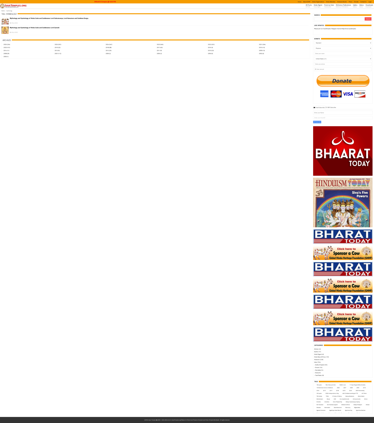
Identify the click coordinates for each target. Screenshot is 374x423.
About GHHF (306, 2)
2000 (338, 388)
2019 (344, 390)
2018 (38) (108, 47)
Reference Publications (343, 6)
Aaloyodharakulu (349, 396)
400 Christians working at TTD (350, 393)
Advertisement (338, 407)
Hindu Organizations (318, 2)
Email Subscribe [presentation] (320, 107)
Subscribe (318, 122)
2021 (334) (262, 44)
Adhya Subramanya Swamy (353, 402)
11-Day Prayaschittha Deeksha (357, 385)
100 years (319, 385)
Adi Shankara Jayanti (332, 405)
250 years (319, 393)
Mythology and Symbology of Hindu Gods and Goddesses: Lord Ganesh (34, 28)
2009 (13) (262, 50)
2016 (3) (210, 47)
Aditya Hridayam (358, 405)
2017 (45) (160, 47)
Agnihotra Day (348, 410)
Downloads (369, 6)
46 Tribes (364, 393)
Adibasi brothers (345, 405)
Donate (356, 2)
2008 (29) (6, 53)
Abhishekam (320, 399)
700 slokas (319, 396)
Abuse (328, 399)
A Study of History (337, 396)
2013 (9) (57, 50)
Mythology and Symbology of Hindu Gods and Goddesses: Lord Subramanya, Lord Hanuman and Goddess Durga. (49, 18)
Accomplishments (344, 399)
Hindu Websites (330, 2)
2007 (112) (58, 53)
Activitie (319, 402)
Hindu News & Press (320, 357)
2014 (318, 390)
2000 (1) (6, 56)
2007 (344, 388)
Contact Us (363, 2)
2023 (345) (160, 44)
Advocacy (347, 407)
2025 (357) (58, 44)
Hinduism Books (342, 2)
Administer (327, 407)
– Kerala (316, 373)
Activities (327, 402)
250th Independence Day (332, 393)
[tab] (319, 107)
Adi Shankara (320, 405)
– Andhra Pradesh (319, 365)
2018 (337, 390)
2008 (351, 388)
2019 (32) (57, 47)
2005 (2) (159, 53)
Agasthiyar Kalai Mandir (335, 410)
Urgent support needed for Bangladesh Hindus (332, 29)
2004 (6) (210, 53)
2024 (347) (109, 44)
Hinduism (317, 360)
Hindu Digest (318, 6)
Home (299, 2)
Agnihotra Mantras (360, 410)
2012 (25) (108, 50)
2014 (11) (6, 50)
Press (350, 2)
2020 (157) (7, 47)
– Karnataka (317, 370)
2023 (350, 390)
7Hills (327, 396)
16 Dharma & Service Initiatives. (325, 388)
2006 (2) (108, 53)
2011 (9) (159, 50)
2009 (357, 388)
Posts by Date (329, 6)
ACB (335, 399)
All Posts (309, 6)
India (315, 362)
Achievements (356, 399)
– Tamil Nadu (318, 375)
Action (365, 399)
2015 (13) (262, 47)
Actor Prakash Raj (337, 402)
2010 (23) (211, 50)
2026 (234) (7, 44)
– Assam (316, 367)
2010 (364, 388)
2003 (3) (261, 53)
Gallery (355, 6)
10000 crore (342, 385)
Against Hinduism (321, 410)
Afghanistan (357, 407)
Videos (361, 6)
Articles (316, 349)
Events (316, 352)
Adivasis (319, 407)
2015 (324, 390)
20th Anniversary (360, 390)
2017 (331, 390)
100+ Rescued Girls (330, 385)
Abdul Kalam (361, 396)
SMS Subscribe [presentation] (331, 107)
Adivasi (367, 405)
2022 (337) (211, 44)
